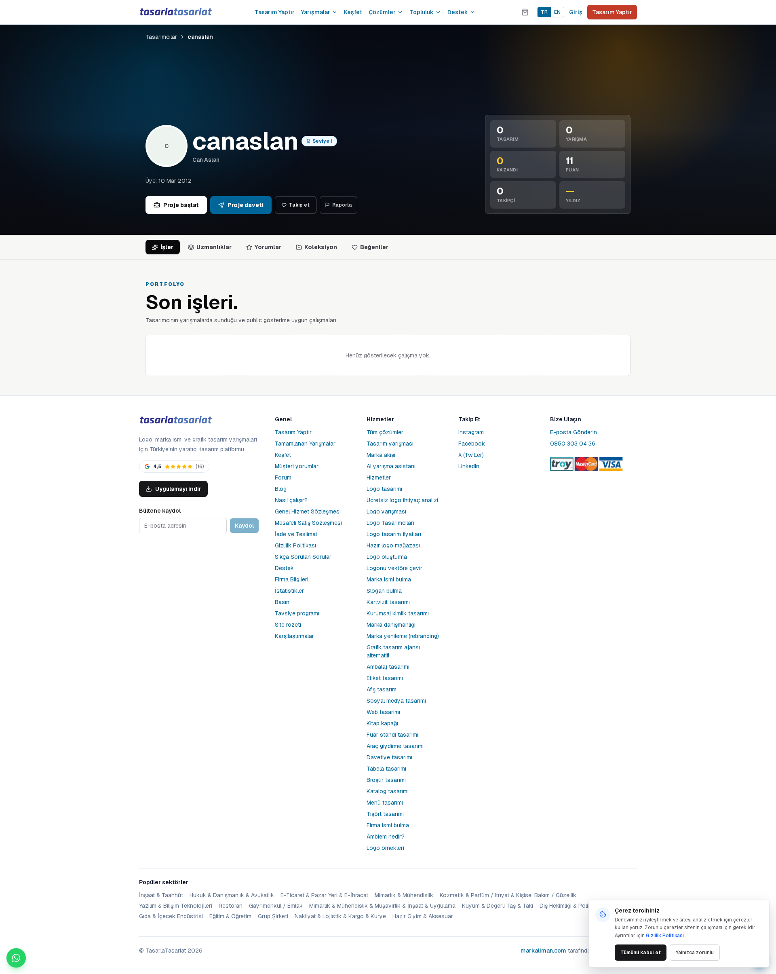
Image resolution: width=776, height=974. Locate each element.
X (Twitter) (471, 454)
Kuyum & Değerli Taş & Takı (497, 905)
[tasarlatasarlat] (175, 12)
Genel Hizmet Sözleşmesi (308, 511)
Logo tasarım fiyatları (394, 534)
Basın (282, 602)
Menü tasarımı (385, 802)
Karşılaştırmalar (294, 636)
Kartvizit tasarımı (388, 602)
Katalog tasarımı (388, 791)
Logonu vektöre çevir (394, 568)
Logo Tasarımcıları (390, 522)
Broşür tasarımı (386, 780)
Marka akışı (381, 454)
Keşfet (353, 12)
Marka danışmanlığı (391, 624)
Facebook (471, 443)
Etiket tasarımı (385, 678)
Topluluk (421, 12)
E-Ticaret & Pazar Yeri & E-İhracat (324, 895)
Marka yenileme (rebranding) (403, 636)
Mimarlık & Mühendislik (404, 895)
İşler (166, 247)
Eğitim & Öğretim (230, 916)
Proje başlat (181, 205)
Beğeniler (374, 247)
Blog (281, 488)
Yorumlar (268, 247)
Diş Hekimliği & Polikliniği (571, 905)
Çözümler (382, 12)
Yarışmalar (315, 12)
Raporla (342, 205)
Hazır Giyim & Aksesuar (422, 916)
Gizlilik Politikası (295, 545)
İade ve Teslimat (296, 534)
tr (544, 12)
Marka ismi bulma (389, 579)
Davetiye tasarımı (389, 757)
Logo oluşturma (387, 556)
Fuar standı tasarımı (392, 734)
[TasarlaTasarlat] (175, 420)
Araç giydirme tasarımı (395, 746)
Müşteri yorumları (297, 466)
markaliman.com (543, 950)
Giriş (575, 12)
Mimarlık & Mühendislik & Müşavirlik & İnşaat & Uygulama (382, 905)
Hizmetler (379, 477)
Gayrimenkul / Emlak (276, 905)
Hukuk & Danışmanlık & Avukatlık (232, 895)
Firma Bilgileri (291, 579)
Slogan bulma (384, 590)
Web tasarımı (383, 712)
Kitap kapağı (382, 723)
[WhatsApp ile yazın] (16, 958)
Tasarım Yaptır (275, 12)
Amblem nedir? (386, 836)
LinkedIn (468, 466)
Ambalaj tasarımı (388, 666)
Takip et (299, 205)
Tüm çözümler (385, 432)
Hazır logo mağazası (393, 545)
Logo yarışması (386, 511)
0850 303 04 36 (572, 443)
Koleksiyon (320, 247)
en (557, 12)
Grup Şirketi (273, 916)
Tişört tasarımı (385, 814)
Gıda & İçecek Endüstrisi (171, 916)
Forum (283, 477)
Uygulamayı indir (178, 488)
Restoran (230, 905)
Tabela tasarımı (386, 768)
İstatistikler (289, 590)
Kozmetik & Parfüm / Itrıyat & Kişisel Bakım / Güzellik (508, 895)
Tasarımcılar (161, 36)
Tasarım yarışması (390, 443)
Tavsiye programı (297, 613)
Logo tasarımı (384, 488)
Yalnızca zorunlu (695, 952)
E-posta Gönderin (573, 432)
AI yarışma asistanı (391, 466)
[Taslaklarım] (525, 12)
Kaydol (244, 525)
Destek (457, 12)
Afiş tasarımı (382, 689)
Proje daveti (246, 205)
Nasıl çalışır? (291, 500)
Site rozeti (288, 624)
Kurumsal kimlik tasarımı (398, 613)
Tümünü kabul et (640, 952)
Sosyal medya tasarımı (396, 700)
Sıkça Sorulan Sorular (303, 556)
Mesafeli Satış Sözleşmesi (308, 522)
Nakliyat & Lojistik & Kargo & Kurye (340, 916)
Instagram (471, 432)
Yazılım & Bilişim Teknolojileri (175, 905)
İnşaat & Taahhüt (161, 895)
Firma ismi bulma (388, 825)
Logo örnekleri (385, 847)
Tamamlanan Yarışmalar (305, 443)
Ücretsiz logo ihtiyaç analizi (402, 500)
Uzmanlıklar (214, 247)
